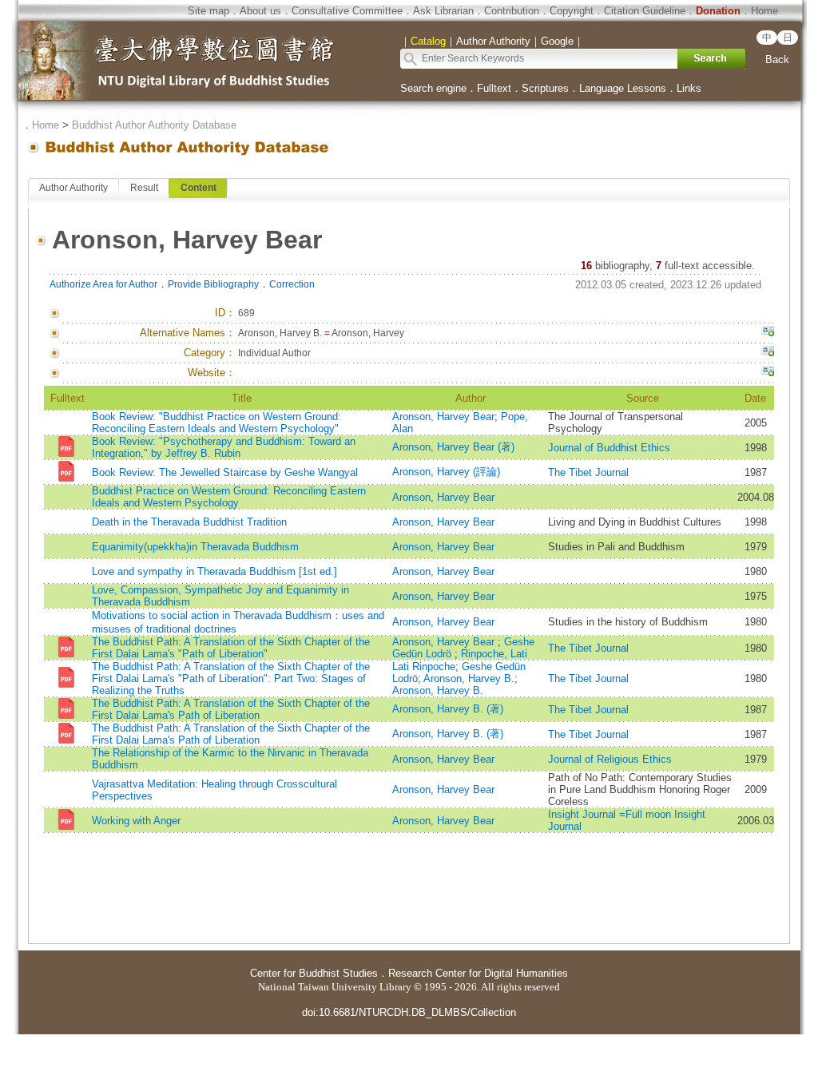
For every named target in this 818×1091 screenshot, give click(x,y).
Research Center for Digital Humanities (478, 973)
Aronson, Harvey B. (468, 678)
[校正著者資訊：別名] (767, 333)
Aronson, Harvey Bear (443, 417)
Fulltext (494, 88)
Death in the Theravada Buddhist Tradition (189, 522)
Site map (208, 11)
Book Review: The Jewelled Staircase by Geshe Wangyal (225, 472)
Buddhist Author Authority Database (154, 125)
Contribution (511, 11)
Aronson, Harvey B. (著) (447, 709)
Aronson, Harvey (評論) (446, 472)
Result (144, 187)
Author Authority (73, 187)
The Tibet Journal (588, 472)
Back (777, 59)
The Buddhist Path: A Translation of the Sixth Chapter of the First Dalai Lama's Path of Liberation (231, 709)
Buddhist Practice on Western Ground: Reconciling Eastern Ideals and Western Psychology (229, 497)
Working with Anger (136, 821)
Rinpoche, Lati (494, 654)
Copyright (572, 11)
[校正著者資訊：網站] (767, 373)
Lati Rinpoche (423, 666)
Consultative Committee (347, 11)
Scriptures (545, 88)
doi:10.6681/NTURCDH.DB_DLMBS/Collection (409, 1012)
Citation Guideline (644, 11)
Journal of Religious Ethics (610, 759)
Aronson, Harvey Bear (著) (453, 447)
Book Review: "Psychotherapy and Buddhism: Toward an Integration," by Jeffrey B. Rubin (223, 447)
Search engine (433, 88)
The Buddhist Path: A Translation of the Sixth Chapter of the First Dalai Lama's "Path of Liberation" (231, 648)
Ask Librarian (443, 11)
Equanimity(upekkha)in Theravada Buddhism (195, 547)
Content (198, 187)
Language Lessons (622, 88)
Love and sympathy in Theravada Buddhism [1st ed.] (214, 571)
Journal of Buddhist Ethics (609, 448)
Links (689, 88)
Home (764, 11)
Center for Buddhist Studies (314, 973)
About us (260, 11)
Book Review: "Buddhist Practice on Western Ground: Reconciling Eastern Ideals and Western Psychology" (216, 422)
